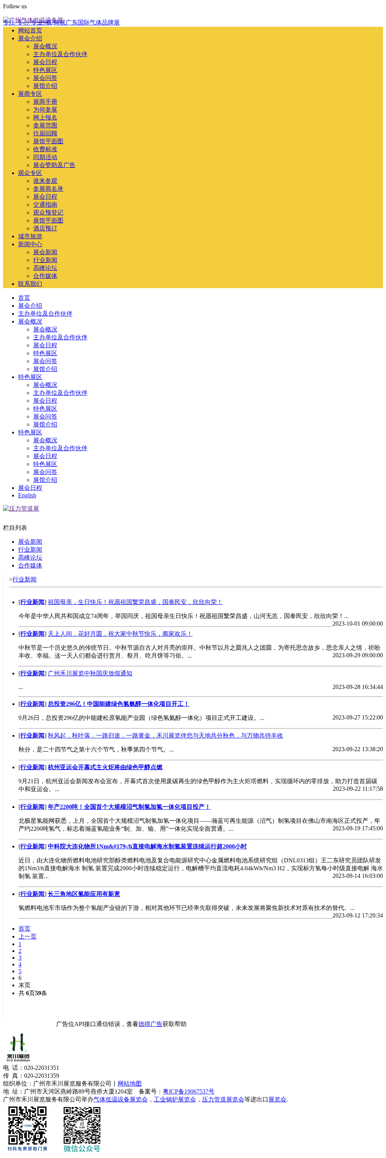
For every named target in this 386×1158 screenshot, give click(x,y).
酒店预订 (45, 228)
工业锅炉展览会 (175, 1099)
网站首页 (30, 30)
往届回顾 (45, 133)
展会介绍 (30, 38)
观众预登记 (48, 212)
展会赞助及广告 (54, 165)
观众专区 (30, 173)
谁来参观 (45, 181)
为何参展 (45, 109)
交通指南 (45, 204)
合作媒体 (45, 276)
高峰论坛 (45, 268)
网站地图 (130, 1083)
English (12, 13)
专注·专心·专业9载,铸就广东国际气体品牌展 (61, 22)
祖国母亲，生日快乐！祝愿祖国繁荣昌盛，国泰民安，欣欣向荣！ (135, 602)
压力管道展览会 (223, 1099)
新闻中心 (30, 244)
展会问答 (45, 78)
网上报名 (45, 117)
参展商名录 (48, 189)
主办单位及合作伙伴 (60, 54)
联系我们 (30, 284)
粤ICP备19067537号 (188, 1091)
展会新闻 (45, 252)
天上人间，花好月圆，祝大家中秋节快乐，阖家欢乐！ (120, 633)
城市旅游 (30, 236)
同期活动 (45, 157)
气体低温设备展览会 (120, 1099)
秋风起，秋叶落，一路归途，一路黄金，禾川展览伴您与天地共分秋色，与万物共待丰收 (165, 735)
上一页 (27, 936)
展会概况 (45, 46)
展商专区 (30, 93)
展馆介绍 (45, 86)
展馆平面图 (48, 141)
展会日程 (45, 62)
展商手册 (45, 101)
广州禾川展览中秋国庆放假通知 (90, 673)
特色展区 (45, 70)
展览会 (277, 1099)
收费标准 (45, 149)
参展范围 (45, 125)
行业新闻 (45, 260)
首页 (24, 297)
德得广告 (150, 1024)
